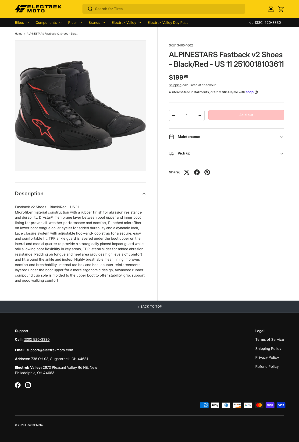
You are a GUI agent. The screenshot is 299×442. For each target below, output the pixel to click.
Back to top (151, 306)
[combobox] (163, 9)
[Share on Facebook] (197, 172)
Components (46, 22)
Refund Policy (267, 366)
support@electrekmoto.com (49, 350)
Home (18, 33)
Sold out (246, 115)
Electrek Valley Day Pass (168, 22)
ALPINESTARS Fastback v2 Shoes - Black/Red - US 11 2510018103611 (53, 33)
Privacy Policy (267, 357)
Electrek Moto (34, 425)
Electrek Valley (124, 22)
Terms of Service (269, 339)
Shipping (175, 85)
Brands (94, 22)
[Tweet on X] (187, 172)
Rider (72, 22)
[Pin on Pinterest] (207, 172)
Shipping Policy (268, 348)
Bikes (19, 22)
